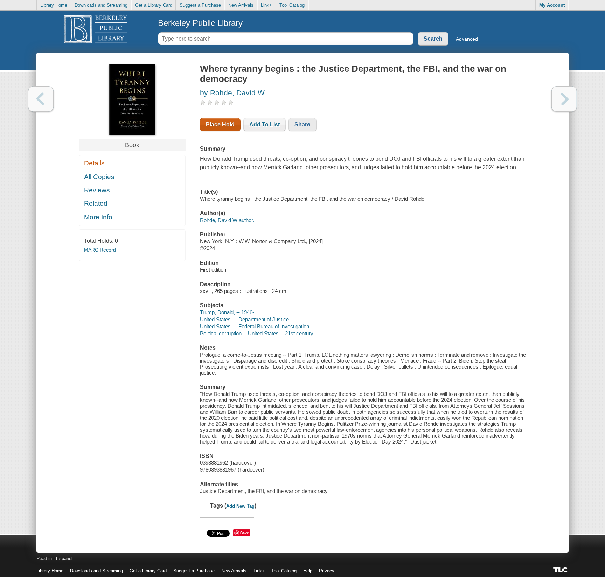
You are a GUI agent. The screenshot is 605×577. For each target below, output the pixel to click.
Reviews (97, 190)
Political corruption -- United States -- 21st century (256, 333)
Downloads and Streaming (101, 5)
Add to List (264, 125)
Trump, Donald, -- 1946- (227, 312)
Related (95, 203)
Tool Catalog (292, 5)
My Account (552, 5)
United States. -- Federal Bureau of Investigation (254, 326)
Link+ (266, 5)
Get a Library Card (153, 5)
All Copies (99, 176)
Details (94, 163)
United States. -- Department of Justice (244, 319)
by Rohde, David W (232, 93)
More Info (98, 217)
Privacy (326, 570)
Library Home (53, 5)
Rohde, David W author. (227, 220)
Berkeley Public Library (200, 23)
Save (244, 532)
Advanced (467, 39)
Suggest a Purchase (200, 5)
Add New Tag (240, 506)
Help (307, 570)
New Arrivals (240, 5)
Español (64, 558)
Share (302, 125)
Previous (41, 99)
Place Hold (220, 125)
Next (564, 99)
